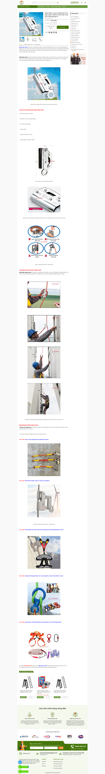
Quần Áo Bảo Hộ (75, 40)
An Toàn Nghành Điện (75, 18)
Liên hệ (64, 6)
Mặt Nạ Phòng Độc (75, 35)
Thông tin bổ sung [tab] (28, 44)
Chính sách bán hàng (56, 6)
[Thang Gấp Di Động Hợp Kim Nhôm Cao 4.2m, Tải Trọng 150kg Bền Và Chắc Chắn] (27, 682)
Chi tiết (30, 697)
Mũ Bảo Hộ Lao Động (75, 37)
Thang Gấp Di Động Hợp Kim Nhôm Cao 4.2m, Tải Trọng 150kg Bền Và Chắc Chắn (26, 691)
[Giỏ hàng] (85, 2)
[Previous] (21, 24)
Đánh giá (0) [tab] (37, 44)
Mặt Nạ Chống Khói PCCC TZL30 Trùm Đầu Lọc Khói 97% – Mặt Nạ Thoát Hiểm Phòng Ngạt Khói (44, 692)
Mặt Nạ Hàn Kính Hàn (75, 33)
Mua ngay (63, 27)
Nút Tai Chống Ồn (75, 39)
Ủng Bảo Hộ (74, 47)
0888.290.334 (26, 753)
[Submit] (58, 3)
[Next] (41, 24)
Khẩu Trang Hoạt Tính (75, 30)
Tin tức (48, 6)
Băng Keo (73, 19)
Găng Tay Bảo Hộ (75, 25)
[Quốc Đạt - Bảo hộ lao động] (24, 3)
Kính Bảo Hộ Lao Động (76, 32)
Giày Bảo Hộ (74, 26)
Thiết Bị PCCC (74, 46)
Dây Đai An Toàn (75, 23)
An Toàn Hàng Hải (75, 16)
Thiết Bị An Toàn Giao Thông (77, 44)
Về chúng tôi (41, 6)
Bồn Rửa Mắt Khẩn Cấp (76, 21)
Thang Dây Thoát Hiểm (28, 10)
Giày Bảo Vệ (74, 28)
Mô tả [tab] (20, 44)
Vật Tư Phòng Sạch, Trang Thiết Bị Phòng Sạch (77, 50)
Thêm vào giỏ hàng (51, 27)
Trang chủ (21, 10)
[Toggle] (85, 18)
